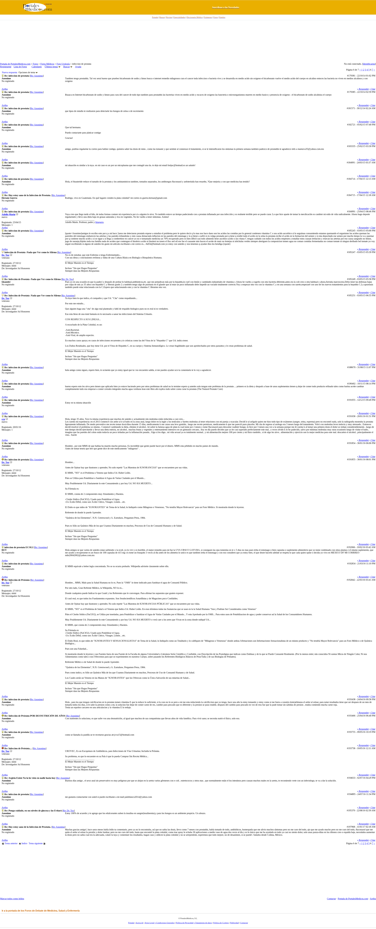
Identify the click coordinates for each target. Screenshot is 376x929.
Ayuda (78, 66)
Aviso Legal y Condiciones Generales (159, 923)
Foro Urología (63, 64)
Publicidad (234, 923)
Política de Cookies (221, 923)
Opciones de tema (27, 72)
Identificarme (369, 64)
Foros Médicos (47, 64)
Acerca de (139, 923)
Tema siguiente (36, 843)
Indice (24, 843)
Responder (363, 89)
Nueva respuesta (9, 72)
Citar (372, 89)
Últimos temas (51, 66)
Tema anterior (10, 843)
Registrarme (5, 66)
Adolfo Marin (8, 214)
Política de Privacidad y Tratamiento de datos (194, 923)
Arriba (5, 89)
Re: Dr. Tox (67, 279)
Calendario (37, 66)
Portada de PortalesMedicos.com (15, 64)
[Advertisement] (188, 41)
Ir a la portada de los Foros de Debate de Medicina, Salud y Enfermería (41, 910)
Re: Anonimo (36, 76)
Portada (131, 923)
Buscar (66, 66)
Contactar (331, 898)
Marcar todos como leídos (12, 898)
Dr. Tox (5, 255)
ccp (3, 419)
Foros (35, 64)
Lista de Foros (20, 66)
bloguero (99, 222)
